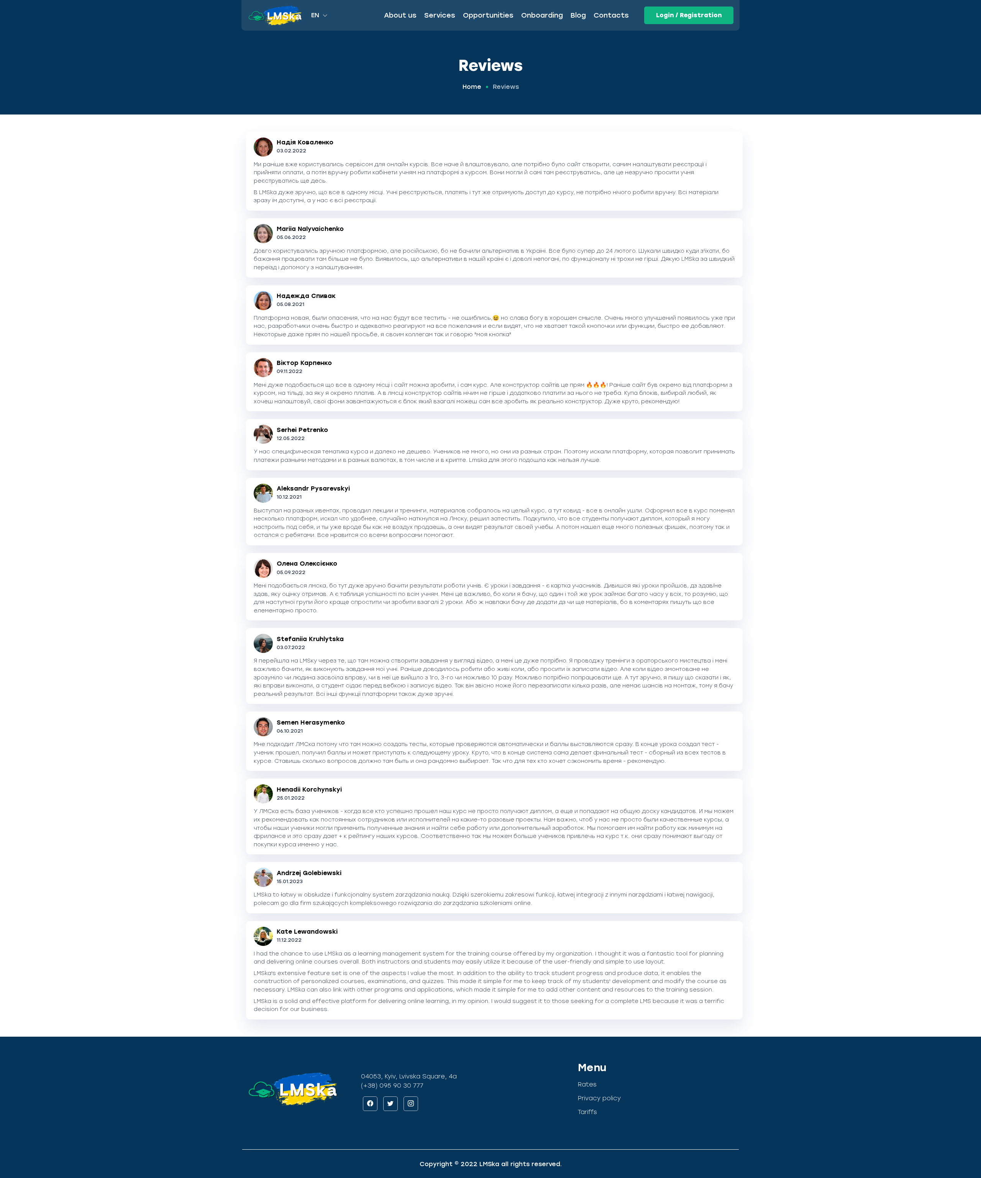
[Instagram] (411, 1103)
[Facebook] (370, 1103)
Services (439, 15)
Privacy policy (599, 1098)
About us (400, 15)
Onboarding (542, 15)
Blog (578, 15)
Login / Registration (689, 15)
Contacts (611, 15)
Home (472, 86)
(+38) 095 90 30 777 (392, 1085)
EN (316, 15)
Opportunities (488, 15)
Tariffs (587, 1112)
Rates (587, 1084)
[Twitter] (390, 1103)
